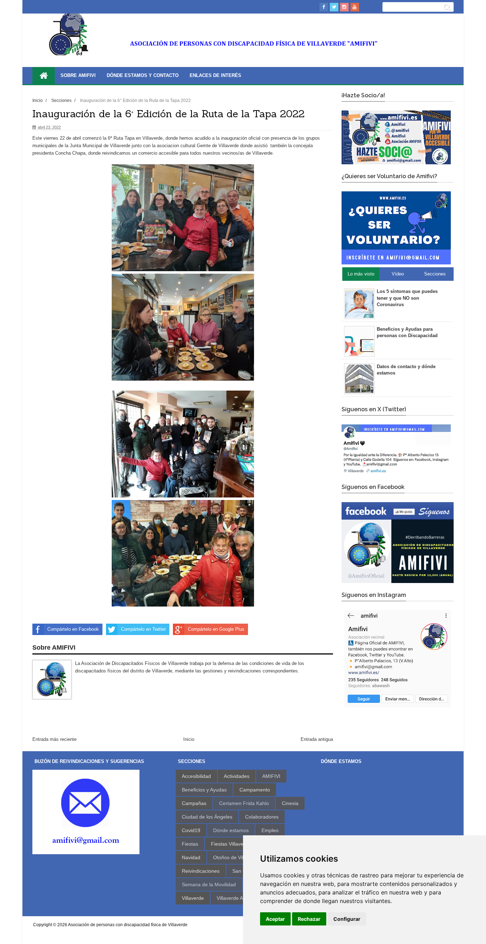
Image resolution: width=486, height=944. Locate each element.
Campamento (254, 790)
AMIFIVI (271, 776)
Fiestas (190, 844)
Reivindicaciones (201, 871)
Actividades (236, 776)
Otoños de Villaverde (236, 857)
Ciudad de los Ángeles (207, 817)
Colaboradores (262, 817)
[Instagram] (344, 7)
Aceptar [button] (275, 919)
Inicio (38, 100)
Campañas (194, 803)
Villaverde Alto (232, 898)
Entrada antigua (317, 739)
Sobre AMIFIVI (78, 75)
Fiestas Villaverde (231, 844)
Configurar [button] (346, 919)
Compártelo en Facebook (73, 629)
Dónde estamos (231, 830)
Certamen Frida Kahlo (244, 803)
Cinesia (290, 803)
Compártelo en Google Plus (216, 629)
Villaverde (193, 898)
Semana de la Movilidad (209, 884)
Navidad (191, 857)
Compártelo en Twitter (143, 629)
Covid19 (191, 830)
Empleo (270, 830)
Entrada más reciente (54, 739)
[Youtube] (354, 7)
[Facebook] (323, 7)
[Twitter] (334, 7)
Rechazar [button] (309, 919)
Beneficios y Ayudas (204, 790)
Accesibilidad (196, 776)
